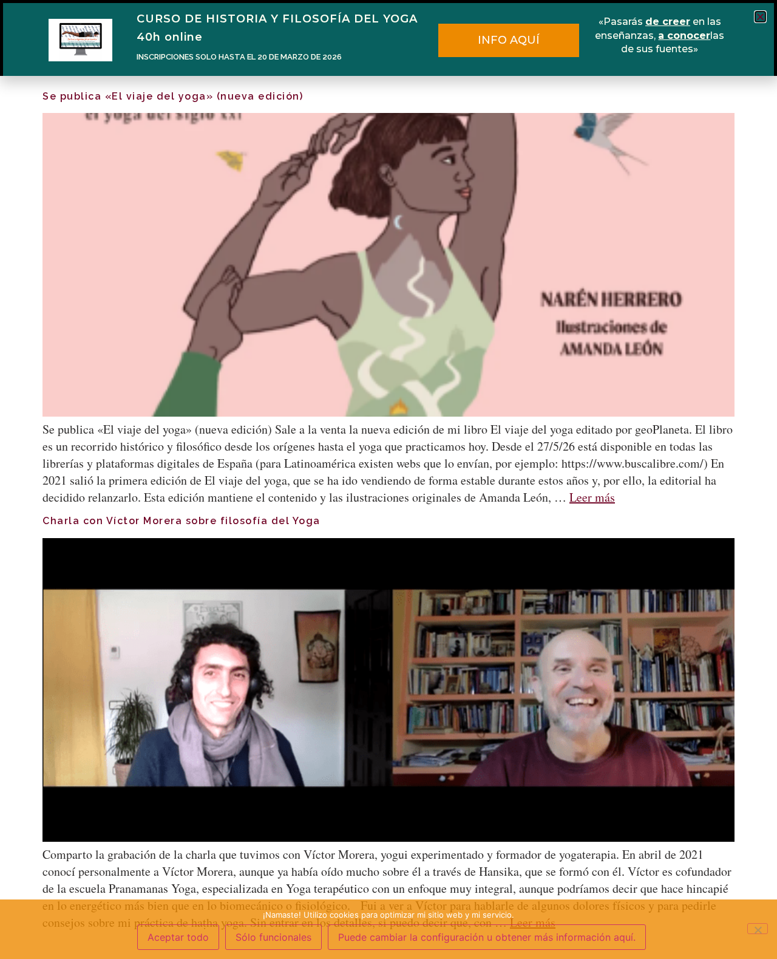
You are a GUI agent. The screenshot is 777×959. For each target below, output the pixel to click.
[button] (760, 16)
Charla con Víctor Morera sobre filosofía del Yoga (181, 521)
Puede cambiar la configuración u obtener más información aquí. (487, 937)
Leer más (592, 497)
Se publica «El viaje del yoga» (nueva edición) (172, 96)
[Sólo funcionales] (757, 928)
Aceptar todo (178, 937)
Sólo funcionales (273, 937)
